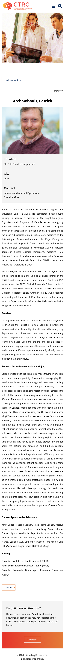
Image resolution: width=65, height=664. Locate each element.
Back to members (13, 80)
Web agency (38, 658)
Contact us (32, 639)
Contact (8, 587)
